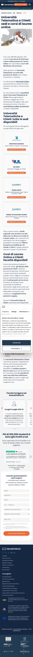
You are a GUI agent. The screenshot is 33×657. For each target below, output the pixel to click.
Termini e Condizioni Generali (19, 523)
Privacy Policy (6, 569)
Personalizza (15, 348)
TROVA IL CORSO (21, 4)
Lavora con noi (6, 558)
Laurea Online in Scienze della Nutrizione (13, 593)
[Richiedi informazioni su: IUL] (16, 161)
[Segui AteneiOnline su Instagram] (6, 553)
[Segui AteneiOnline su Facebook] (3, 553)
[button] (2, 408)
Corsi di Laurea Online (8, 579)
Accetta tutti (16, 342)
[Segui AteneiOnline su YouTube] (11, 553)
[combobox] (6, 505)
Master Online (6, 581)
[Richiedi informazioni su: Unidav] (16, 184)
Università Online (6, 577)
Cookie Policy (6, 567)
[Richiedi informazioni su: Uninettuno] (16, 138)
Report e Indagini (7, 563)
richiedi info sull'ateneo (16, 150)
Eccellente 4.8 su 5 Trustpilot (16, 1)
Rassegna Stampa (7, 560)
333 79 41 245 (26, 8)
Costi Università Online (8, 586)
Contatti (4, 556)
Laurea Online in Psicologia (9, 588)
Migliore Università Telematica (10, 583)
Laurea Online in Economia (9, 590)
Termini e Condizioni (8, 565)
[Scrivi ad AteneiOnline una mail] (14, 553)
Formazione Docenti (7, 595)
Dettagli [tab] (13, 311)
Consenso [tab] (5, 311)
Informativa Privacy (13, 526)
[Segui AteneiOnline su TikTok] (8, 553)
